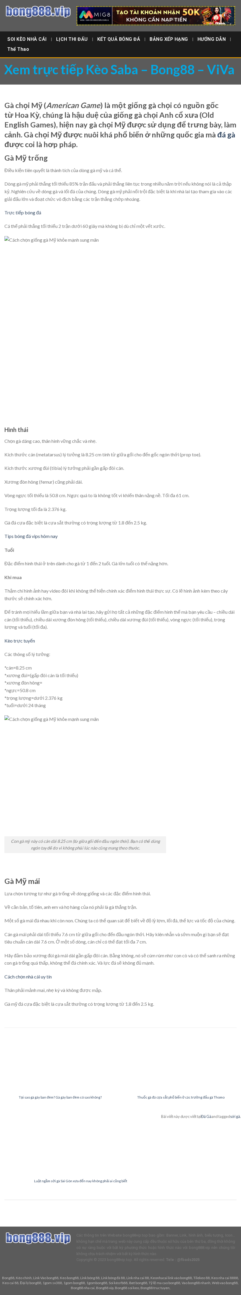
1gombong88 (96, 1283)
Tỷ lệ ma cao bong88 (164, 1283)
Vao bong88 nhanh (196, 1283)
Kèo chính (24, 1278)
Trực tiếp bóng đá (22, 212)
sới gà (235, 1116)
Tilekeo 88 (201, 1278)
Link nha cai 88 (137, 1278)
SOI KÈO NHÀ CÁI (27, 39)
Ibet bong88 (138, 1283)
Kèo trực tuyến (19, 640)
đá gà (226, 134)
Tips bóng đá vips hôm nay (31, 536)
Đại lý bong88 (30, 1283)
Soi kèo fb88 (118, 1283)
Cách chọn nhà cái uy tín (28, 976)
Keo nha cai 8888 (224, 1278)
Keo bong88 (69, 1278)
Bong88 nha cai (83, 1288)
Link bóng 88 (90, 1278)
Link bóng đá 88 (113, 1278)
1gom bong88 (74, 1283)
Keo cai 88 (10, 1283)
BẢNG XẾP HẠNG (169, 39)
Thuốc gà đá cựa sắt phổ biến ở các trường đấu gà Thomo (181, 1097)
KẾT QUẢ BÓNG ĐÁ (118, 39)
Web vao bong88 (225, 1283)
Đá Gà (206, 1116)
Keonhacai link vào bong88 (171, 1278)
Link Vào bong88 (45, 1278)
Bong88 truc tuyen (155, 1288)
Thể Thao (18, 49)
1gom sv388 (52, 1283)
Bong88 (8, 1278)
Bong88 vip (104, 1288)
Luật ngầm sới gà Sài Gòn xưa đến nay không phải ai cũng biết (80, 1181)
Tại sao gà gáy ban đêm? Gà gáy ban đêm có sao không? (60, 1097)
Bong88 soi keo (127, 1288)
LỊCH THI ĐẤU (72, 39)
